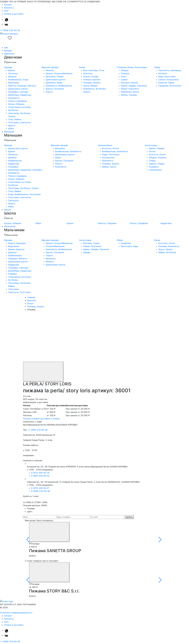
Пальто (49, 92)
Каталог (8, 4)
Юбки (11, 128)
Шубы (58, 157)
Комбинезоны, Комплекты (68, 151)
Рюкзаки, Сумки (91, 243)
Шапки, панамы (156, 148)
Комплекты (13, 98)
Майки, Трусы (109, 166)
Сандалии (126, 243)
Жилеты (50, 70)
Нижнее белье (105, 145)
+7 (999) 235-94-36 (10, 30)
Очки (123, 76)
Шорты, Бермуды (17, 243)
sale (6, 47)
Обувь (157, 67)
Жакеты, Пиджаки (107, 223)
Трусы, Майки (90, 85)
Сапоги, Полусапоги (168, 79)
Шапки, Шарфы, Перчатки (134, 85)
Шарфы (87, 252)
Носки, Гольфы (90, 76)
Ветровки (60, 148)
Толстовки (13, 289)
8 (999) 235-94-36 (40, 491)
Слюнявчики (155, 170)
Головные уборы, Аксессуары (132, 67)
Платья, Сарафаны (17, 101)
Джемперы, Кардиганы (19, 95)
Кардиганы (13, 163)
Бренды (8, 50)
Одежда (8, 67)
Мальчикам (10, 226)
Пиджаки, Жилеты (17, 258)
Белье (82, 67)
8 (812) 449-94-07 (40, 488)
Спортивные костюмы (19, 107)
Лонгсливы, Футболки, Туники (23, 188)
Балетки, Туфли (166, 82)
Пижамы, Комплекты (168, 246)
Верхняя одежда (50, 67)
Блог (6, 10)
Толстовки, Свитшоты (19, 122)
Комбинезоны (15, 160)
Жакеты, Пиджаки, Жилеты (22, 85)
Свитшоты (13, 200)
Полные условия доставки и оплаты (41, 418)
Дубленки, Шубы (54, 82)
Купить (129, 517)
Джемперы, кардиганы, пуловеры (25, 170)
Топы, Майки (14, 119)
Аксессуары (151, 145)
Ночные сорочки (91, 79)
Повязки (125, 73)
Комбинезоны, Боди (18, 79)
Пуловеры (13, 166)
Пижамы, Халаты (91, 82)
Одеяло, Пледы (156, 163)
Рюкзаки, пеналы (129, 82)
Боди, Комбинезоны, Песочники (24, 194)
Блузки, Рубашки (12, 223)
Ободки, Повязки (157, 157)
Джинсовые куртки (18, 88)
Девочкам (9, 53)
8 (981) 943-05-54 (40, 475)
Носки (152, 151)
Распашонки (108, 157)
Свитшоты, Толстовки (19, 292)
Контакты (9, 7)
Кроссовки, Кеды (129, 246)
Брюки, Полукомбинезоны (59, 73)
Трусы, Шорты (165, 249)
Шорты (11, 125)
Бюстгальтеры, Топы (93, 70)
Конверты (154, 166)
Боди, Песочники (111, 154)
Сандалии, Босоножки (169, 85)
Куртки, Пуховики (55, 88)
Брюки (11, 70)
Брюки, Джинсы (16, 249)
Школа (7, 209)
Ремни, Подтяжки (130, 88)
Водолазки (13, 82)
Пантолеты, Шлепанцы (169, 70)
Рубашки (12, 274)
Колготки (87, 73)
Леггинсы (13, 73)
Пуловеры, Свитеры (18, 92)
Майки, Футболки (167, 252)
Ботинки (162, 73)
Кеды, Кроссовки (167, 76)
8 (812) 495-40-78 (40, 472)
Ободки (125, 70)
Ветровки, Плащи (55, 76)
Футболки (13, 110)
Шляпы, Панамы (129, 95)
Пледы (152, 160)
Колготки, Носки (110, 148)
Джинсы (12, 76)
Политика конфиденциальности (16, 612)
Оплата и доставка (13, 14)
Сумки (124, 79)
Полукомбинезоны (55, 246)
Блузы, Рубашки (16, 104)
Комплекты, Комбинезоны (59, 85)
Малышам (9, 131)
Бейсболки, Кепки (130, 92)
